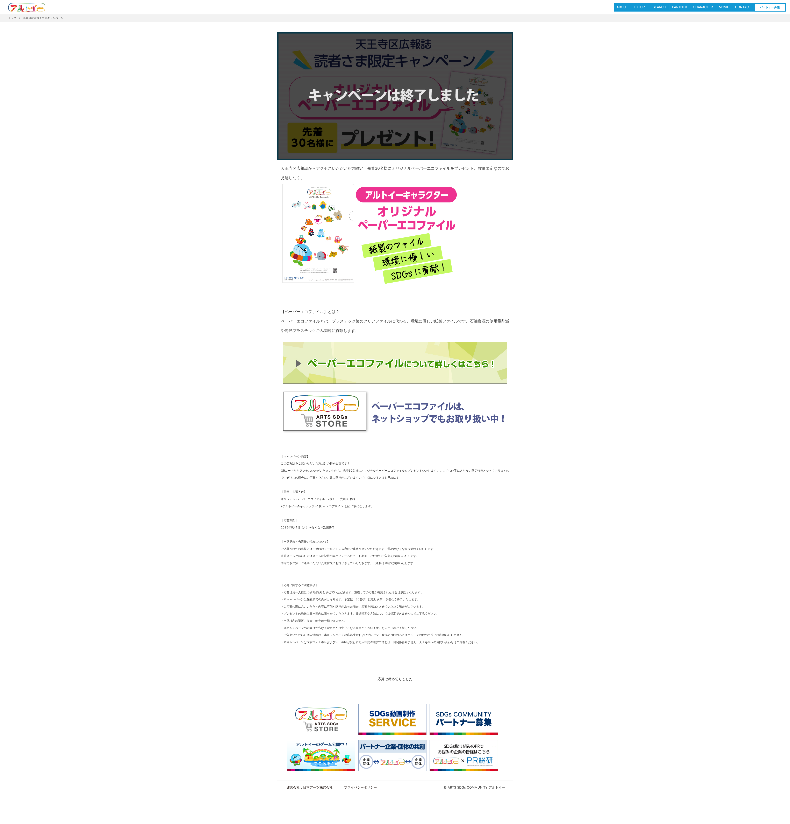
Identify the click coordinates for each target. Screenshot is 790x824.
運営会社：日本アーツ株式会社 (310, 787)
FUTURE (640, 7)
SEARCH (659, 7)
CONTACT (743, 7)
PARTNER (679, 7)
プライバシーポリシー (360, 787)
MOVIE (724, 7)
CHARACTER (703, 7)
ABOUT (622, 7)
